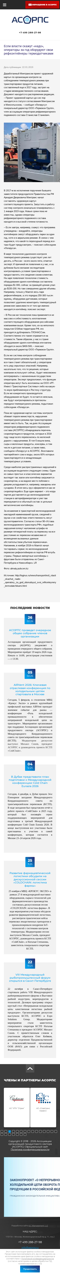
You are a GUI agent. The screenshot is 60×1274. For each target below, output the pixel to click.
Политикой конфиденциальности (37, 1259)
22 (25, 1134)
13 (48, 1131)
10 (36, 1131)
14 (52, 1131)
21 (21, 1134)
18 (9, 1134)
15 (56, 1131)
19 (13, 1134)
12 (44, 1131)
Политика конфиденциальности (30, 1149)
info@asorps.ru (30, 1247)
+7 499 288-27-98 (30, 32)
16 (2, 1134)
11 (40, 1131)
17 (6, 1134)
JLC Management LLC (38, 1225)
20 (17, 1134)
